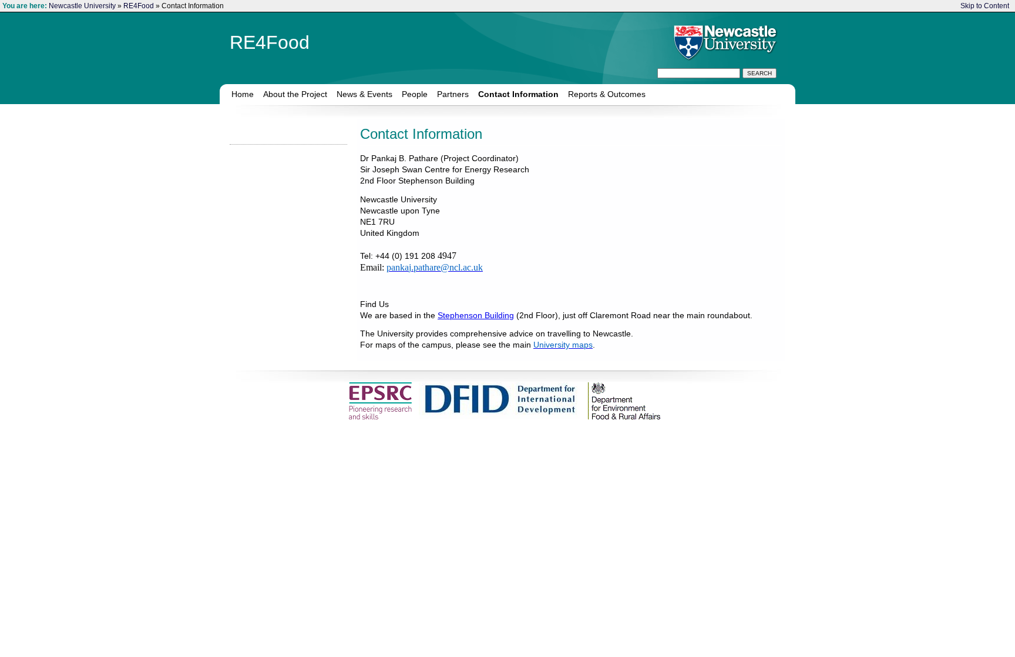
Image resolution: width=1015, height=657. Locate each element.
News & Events (364, 94)
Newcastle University (82, 6)
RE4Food (138, 6)
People (415, 94)
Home (242, 94)
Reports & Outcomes (607, 94)
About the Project (295, 94)
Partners (453, 94)
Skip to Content (984, 6)
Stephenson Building (476, 315)
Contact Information (518, 94)
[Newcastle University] (723, 42)
